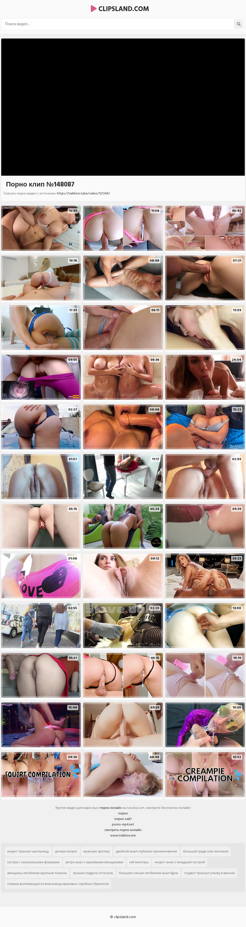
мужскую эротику (96, 851)
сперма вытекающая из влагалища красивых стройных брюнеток (58, 884)
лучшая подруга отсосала (93, 873)
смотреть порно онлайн (123, 830)
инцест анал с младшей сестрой (180, 862)
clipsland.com (123, 9)
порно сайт (123, 819)
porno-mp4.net (123, 824)
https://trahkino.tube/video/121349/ (83, 193)
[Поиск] (239, 24)
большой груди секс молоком (205, 851)
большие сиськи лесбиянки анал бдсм (148, 873)
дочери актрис (66, 851)
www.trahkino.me (123, 835)
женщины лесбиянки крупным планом (37, 873)
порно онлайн (111, 808)
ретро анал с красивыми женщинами (94, 862)
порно (123, 813)
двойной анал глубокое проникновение (146, 851)
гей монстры (139, 862)
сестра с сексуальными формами (33, 862)
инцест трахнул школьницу (28, 851)
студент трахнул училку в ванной (209, 873)
